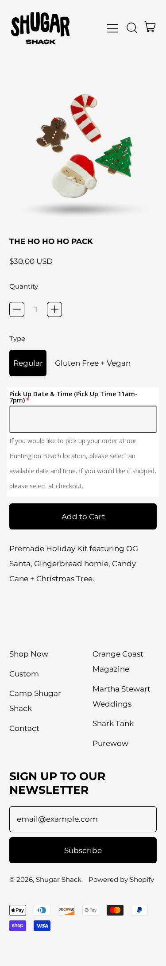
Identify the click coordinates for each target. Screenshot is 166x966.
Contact (24, 728)
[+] (54, 309)
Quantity (23, 286)
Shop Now (28, 653)
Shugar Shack (58, 879)
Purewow (110, 743)
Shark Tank (113, 723)
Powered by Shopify (121, 879)
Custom (24, 673)
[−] (16, 309)
